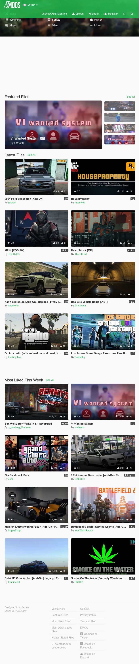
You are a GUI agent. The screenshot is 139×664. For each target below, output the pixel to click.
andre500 (79, 427)
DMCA (84, 627)
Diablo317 (80, 479)
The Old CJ (14, 254)
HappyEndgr (14, 530)
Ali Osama (80, 305)
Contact (84, 608)
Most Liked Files (61, 621)
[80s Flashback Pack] (119, 128)
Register (113, 13)
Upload (79, 13)
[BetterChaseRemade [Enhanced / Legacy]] (119, 106)
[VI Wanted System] (119, 139)
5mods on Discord (87, 655)
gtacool (12, 202)
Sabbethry (80, 357)
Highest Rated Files (63, 637)
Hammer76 (14, 582)
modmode (80, 202)
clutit (10, 479)
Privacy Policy (88, 615)
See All (131, 96)
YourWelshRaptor (84, 530)
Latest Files (58, 608)
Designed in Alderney (17, 607)
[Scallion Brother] (119, 117)
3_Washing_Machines (19, 427)
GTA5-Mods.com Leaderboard (61, 645)
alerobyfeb (13, 305)
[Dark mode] (124, 13)
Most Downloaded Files (62, 629)
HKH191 (79, 582)
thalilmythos (14, 357)
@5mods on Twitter (89, 635)
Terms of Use (88, 621)
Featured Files (60, 615)
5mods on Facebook (87, 645)
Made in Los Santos (16, 611)
